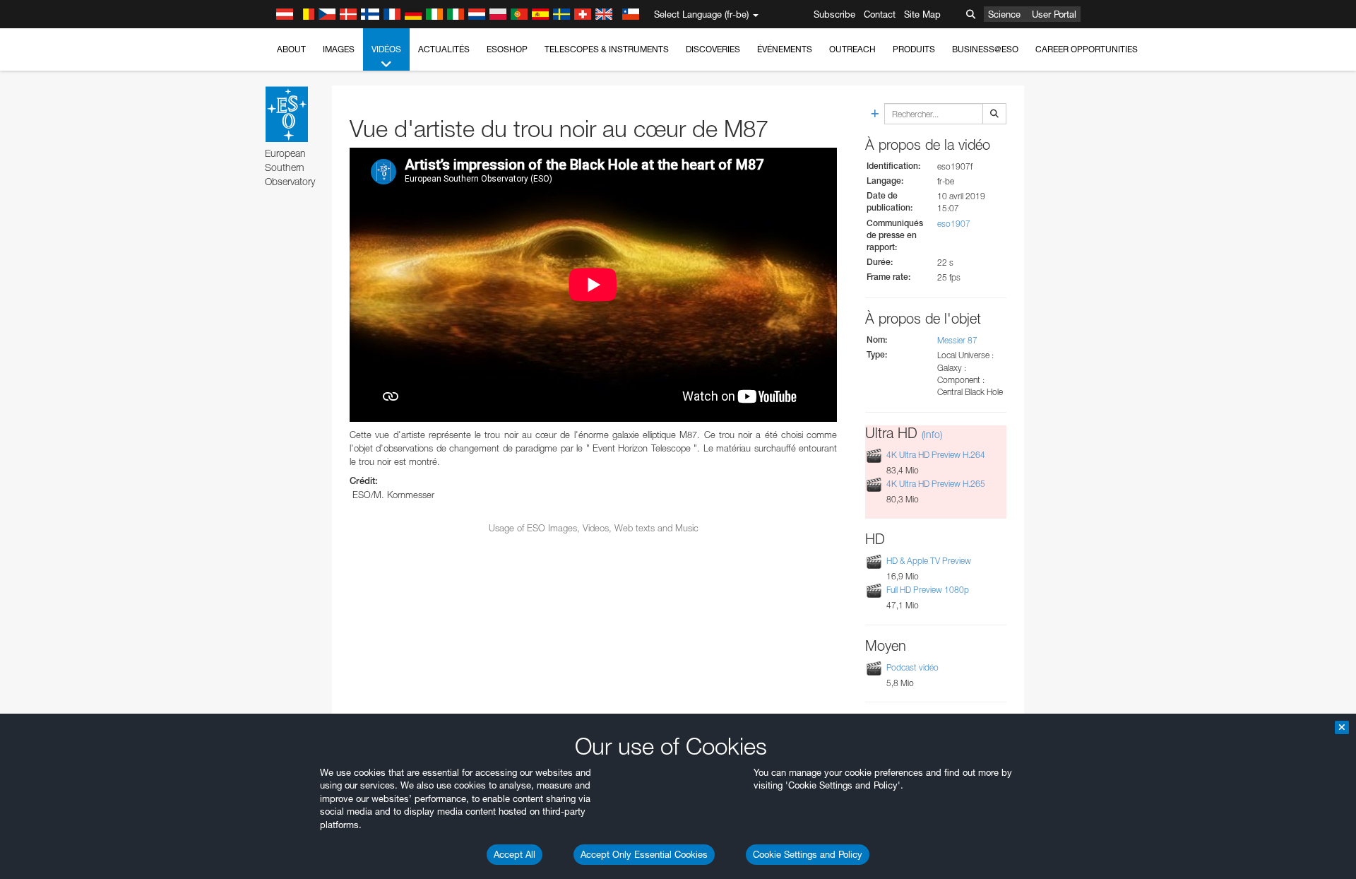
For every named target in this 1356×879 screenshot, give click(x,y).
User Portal (1054, 14)
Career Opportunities (1086, 49)
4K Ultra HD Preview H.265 (935, 483)
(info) (932, 434)
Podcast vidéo (912, 667)
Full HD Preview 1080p (927, 589)
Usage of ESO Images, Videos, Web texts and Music (593, 527)
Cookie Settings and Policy (807, 854)
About (291, 49)
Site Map (922, 14)
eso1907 (953, 223)
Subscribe (834, 14)
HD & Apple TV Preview (928, 560)
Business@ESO (985, 49)
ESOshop (507, 49)
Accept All (514, 854)
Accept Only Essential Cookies (644, 854)
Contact (880, 14)
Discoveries (713, 49)
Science (1004, 14)
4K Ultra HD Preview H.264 (935, 454)
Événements (784, 49)
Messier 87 (957, 340)
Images (339, 49)
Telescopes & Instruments (607, 49)
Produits (914, 49)
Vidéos (386, 49)
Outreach (852, 49)
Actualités (444, 49)
